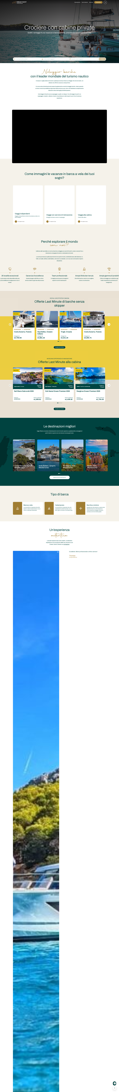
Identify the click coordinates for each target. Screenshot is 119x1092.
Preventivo (98, 2)
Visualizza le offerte (59, 347)
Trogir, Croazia (66, 332)
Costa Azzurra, (23, 467)
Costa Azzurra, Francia (22, 332)
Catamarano (59, 505)
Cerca (102, 59)
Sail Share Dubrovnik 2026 (24, 391)
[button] (101, 54)
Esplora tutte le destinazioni (59, 477)
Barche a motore (93, 505)
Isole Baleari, (47, 467)
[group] (24, 455)
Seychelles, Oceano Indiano (44, 333)
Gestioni (91, 2)
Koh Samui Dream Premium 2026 (57, 391)
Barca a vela (28, 505)
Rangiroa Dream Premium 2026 (88, 391)
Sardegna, (69, 467)
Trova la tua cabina (59, 37)
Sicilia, (92, 467)
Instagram (66, 544)
